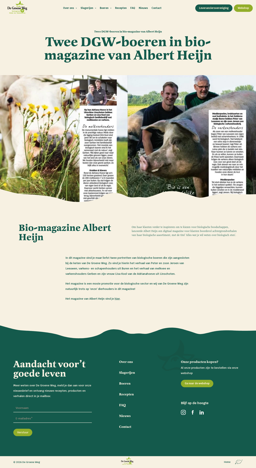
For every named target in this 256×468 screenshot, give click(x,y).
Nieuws (143, 8)
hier (117, 298)
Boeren (104, 8)
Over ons (68, 8)
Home (227, 462)
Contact (156, 8)
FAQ (132, 8)
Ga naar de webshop (197, 383)
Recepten (121, 8)
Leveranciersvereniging (214, 8)
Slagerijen (87, 8)
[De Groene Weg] (128, 462)
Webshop (243, 8)
